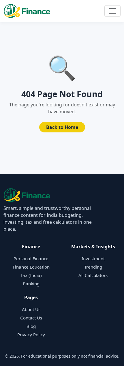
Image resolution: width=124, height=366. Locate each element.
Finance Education (31, 267)
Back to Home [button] (62, 127)
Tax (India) (31, 275)
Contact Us (31, 318)
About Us (31, 309)
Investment (93, 258)
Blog (31, 326)
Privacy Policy (31, 334)
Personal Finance (31, 258)
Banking (31, 283)
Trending (93, 267)
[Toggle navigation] (112, 11)
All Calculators (93, 275)
